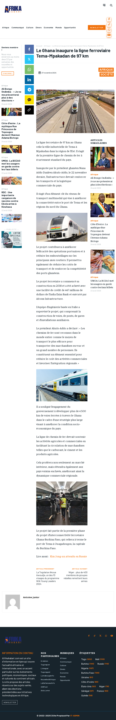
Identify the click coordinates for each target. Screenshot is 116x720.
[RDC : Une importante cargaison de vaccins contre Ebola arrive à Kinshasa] (12, 218)
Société (106, 74)
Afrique (5, 85)
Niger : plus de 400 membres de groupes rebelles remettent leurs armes (75, 576)
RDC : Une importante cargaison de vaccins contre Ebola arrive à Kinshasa (10, 199)
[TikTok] (109, 25)
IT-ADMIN (74, 715)
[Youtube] (109, 35)
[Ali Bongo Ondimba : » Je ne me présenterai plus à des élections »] (12, 112)
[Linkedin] (29, 79)
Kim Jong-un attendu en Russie (68, 556)
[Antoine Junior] (12, 602)
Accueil (39, 46)
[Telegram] (29, 89)
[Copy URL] (29, 109)
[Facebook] (109, 19)
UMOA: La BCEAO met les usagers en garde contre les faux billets (11, 165)
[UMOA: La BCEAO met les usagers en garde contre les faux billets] (12, 181)
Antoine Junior (31, 597)
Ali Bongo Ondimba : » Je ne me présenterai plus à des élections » (11, 94)
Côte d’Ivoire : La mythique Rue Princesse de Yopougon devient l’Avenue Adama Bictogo (11, 130)
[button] (111, 5)
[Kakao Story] (29, 99)
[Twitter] (29, 59)
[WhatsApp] (109, 30)
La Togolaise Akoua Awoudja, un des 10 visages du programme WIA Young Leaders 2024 (47, 578)
